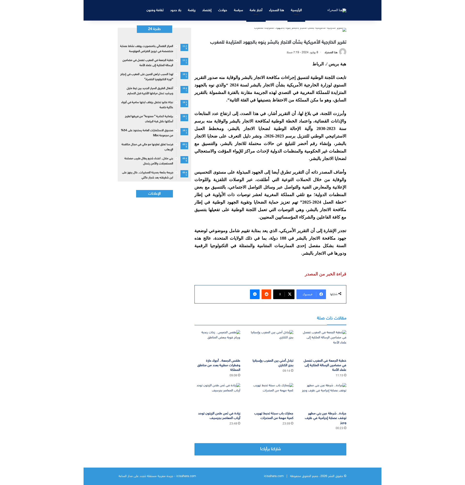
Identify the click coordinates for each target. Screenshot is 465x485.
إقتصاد (206, 10)
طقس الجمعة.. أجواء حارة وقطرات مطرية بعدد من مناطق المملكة (218, 365)
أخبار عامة (256, 10)
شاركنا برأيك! (270, 449)
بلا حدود (175, 10)
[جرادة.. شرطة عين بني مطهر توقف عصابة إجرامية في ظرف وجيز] (323, 396)
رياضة (191, 10)
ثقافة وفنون (155, 10)
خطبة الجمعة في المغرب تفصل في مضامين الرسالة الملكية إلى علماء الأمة (325, 365)
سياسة (238, 10)
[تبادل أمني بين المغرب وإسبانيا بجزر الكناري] (270, 343)
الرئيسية (296, 10)
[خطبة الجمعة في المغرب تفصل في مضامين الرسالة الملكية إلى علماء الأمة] (323, 343)
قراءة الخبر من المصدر (325, 274)
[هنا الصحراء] (336, 10)
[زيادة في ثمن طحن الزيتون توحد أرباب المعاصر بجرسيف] (217, 396)
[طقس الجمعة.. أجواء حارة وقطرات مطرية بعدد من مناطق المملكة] (217, 343)
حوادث (222, 10)
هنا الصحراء (276, 10)
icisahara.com (274, 476)
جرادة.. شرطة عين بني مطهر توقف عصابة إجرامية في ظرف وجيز (325, 418)
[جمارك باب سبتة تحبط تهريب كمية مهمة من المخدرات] (270, 396)
